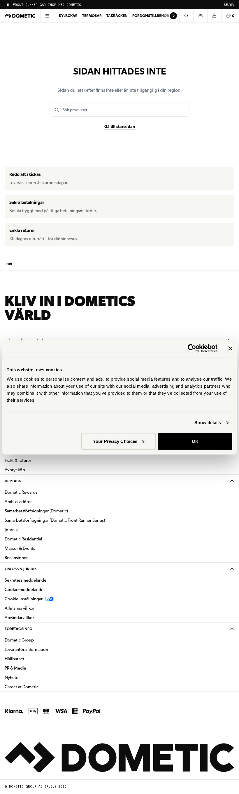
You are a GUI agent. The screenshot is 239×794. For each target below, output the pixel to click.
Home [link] (9, 264)
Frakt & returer (18, 460)
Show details (207, 422)
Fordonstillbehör (150, 15)
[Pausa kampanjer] (8, 4)
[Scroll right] (173, 15)
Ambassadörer (18, 501)
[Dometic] (20, 16)
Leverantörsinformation (26, 649)
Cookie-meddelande (24, 589)
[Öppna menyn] (47, 15)
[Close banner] (230, 348)
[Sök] (186, 15)
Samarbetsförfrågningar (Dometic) (36, 511)
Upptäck (13, 481)
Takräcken (117, 15)
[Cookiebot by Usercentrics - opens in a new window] (191, 348)
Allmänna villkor (20, 608)
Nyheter (31, 677)
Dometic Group (38, 640)
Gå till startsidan (119, 126)
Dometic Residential (42, 539)
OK (195, 440)
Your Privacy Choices (115, 440)
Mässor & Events (20, 548)
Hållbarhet (14, 658)
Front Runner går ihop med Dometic (47, 4)
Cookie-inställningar (24, 598)
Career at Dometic (40, 686)
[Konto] (214, 15)
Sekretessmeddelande (25, 580)
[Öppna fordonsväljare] (200, 15)
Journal (11, 529)
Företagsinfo (18, 629)
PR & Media (34, 668)
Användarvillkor (19, 617)
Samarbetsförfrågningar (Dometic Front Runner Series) (55, 520)
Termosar (92, 15)
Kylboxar (68, 15)
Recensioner (16, 557)
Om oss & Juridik (21, 569)
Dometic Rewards (21, 492)
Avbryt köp (15, 469)
